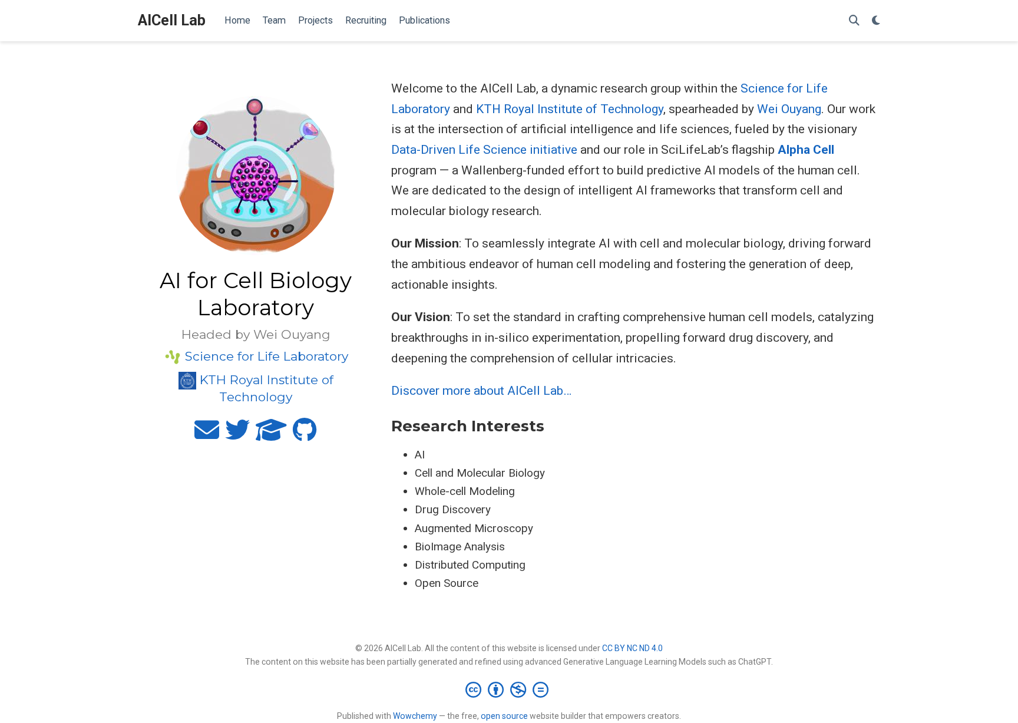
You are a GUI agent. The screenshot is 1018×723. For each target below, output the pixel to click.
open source (504, 716)
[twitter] (237, 435)
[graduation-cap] (271, 435)
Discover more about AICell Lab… (481, 391)
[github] (305, 435)
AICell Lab (172, 20)
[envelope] (206, 435)
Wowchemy (415, 716)
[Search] (854, 21)
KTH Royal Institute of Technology (569, 109)
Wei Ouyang (789, 109)
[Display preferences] (876, 21)
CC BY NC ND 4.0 (632, 648)
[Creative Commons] (509, 689)
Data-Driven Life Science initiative (484, 150)
